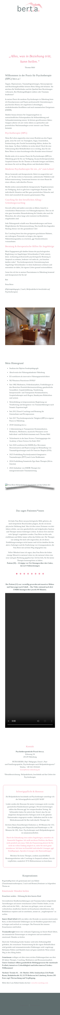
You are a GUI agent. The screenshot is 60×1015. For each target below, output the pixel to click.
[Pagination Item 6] (35, 573)
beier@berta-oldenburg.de (30, 770)
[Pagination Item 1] (16, 573)
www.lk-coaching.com (39, 983)
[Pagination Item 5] (32, 573)
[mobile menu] (56, 5)
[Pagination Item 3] (24, 573)
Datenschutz (35, 1005)
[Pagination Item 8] (43, 573)
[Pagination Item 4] (28, 573)
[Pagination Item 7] (39, 573)
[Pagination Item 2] (20, 573)
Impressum (24, 1005)
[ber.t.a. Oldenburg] (30, 7)
